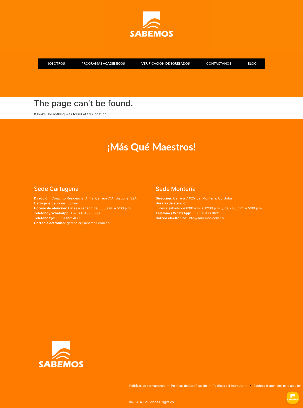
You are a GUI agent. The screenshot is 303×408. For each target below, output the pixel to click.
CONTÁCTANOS (218, 63)
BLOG (252, 63)
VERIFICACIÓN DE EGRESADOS (165, 63)
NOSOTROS (56, 63)
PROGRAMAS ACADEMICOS (103, 63)
